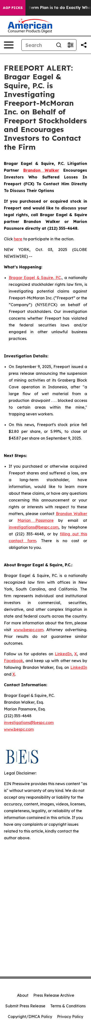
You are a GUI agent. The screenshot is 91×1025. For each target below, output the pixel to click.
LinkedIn (63, 653)
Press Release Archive (53, 995)
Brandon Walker (71, 513)
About (22, 995)
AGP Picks (13, 8)
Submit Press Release (25, 1005)
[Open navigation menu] (9, 45)
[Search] (59, 45)
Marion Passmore (35, 520)
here (18, 238)
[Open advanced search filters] (70, 45)
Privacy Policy (70, 1016)
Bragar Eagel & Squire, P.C (35, 277)
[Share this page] (83, 45)
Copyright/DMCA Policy (30, 1016)
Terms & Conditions (68, 1005)
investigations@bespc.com (33, 527)
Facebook (13, 660)
